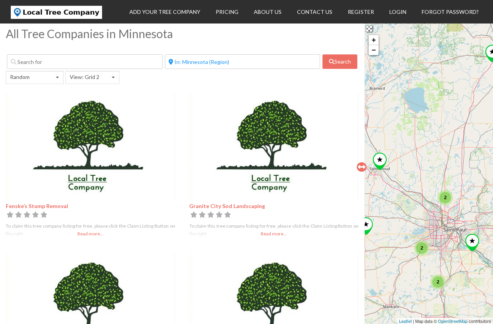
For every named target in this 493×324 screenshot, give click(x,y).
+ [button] (374, 40)
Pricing (227, 11)
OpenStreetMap (453, 321)
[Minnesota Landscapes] (472, 242)
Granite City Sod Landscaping (227, 206)
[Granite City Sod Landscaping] (380, 161)
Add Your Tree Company (164, 11)
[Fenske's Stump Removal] (366, 226)
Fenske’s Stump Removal (37, 206)
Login (397, 11)
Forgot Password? (450, 11)
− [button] (374, 50)
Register (361, 11)
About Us (268, 11)
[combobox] (35, 77)
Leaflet (405, 321)
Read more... (90, 234)
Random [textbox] (20, 77)
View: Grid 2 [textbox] (84, 77)
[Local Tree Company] (56, 16)
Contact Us (314, 11)
